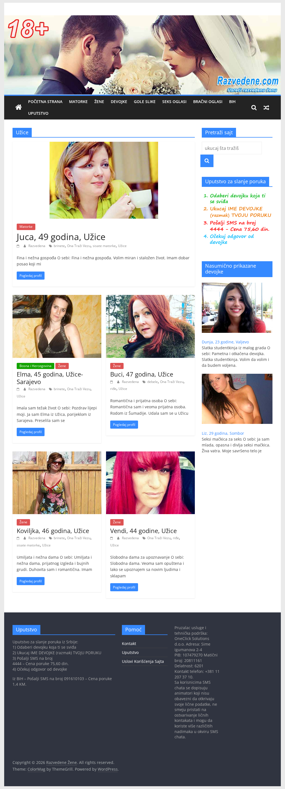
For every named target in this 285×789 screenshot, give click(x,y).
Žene (99, 101)
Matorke (78, 101)
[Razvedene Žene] (142, 19)
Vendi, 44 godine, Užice (143, 530)
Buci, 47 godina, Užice (141, 374)
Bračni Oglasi (207, 101)
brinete (59, 245)
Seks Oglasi (174, 101)
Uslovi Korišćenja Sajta (143, 661)
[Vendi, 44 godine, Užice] (150, 455)
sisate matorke (104, 245)
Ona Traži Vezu (78, 245)
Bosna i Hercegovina (35, 365)
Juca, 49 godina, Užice (61, 237)
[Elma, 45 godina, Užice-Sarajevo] (57, 298)
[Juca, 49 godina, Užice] (104, 145)
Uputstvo (38, 113)
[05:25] (112, 538)
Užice (122, 245)
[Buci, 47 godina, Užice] (150, 298)
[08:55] (112, 381)
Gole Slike (145, 101)
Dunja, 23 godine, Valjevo (225, 342)
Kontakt (129, 643)
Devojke (119, 101)
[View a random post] (266, 107)
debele (152, 381)
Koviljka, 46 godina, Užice (53, 530)
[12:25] (19, 245)
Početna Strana (45, 101)
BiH (232, 101)
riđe (113, 388)
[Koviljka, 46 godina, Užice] (57, 455)
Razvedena (37, 245)
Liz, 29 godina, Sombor (223, 433)
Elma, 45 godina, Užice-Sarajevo (50, 377)
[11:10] (19, 389)
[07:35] (19, 538)
